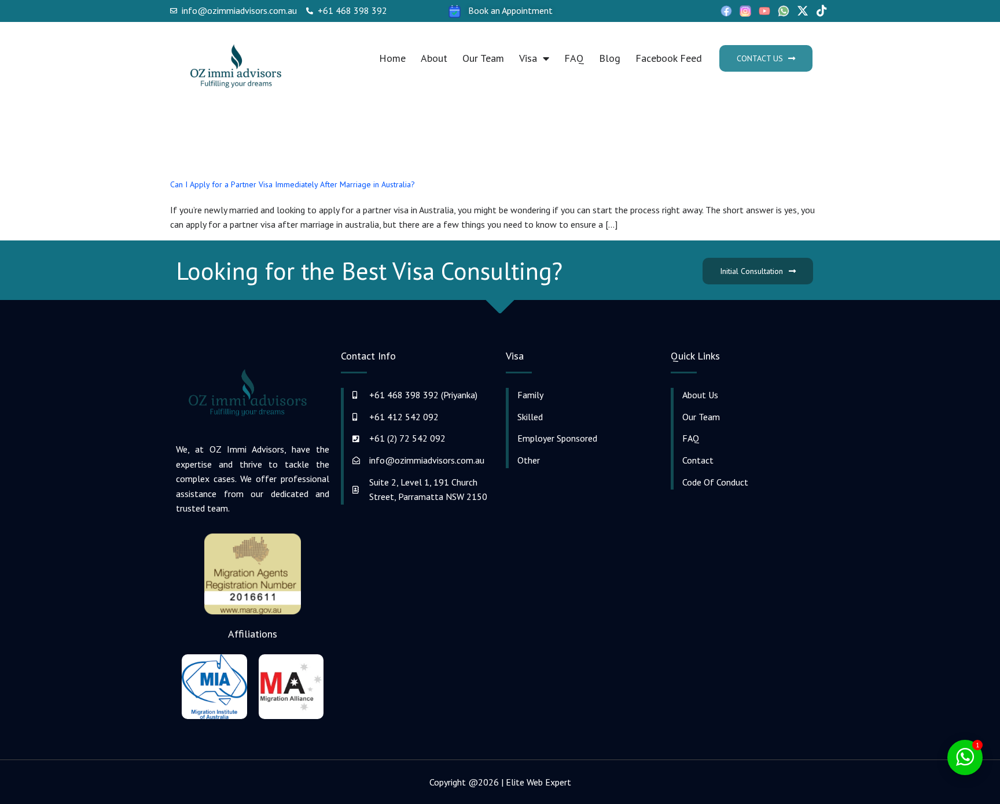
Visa (528, 58)
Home (392, 58)
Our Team (483, 58)
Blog (609, 58)
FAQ (574, 58)
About (434, 58)
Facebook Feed (668, 58)
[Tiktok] (822, 11)
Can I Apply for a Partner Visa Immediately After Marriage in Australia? (292, 184)
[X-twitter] (803, 11)
